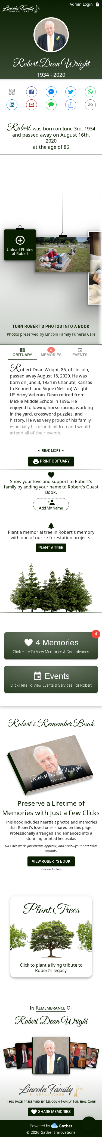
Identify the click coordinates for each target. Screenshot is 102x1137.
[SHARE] (70, 104)
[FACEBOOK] (31, 91)
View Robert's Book (51, 861)
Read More (51, 451)
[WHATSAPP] (90, 91)
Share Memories (54, 1111)
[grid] (51, 258)
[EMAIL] (31, 104)
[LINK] (90, 104)
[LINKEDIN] (12, 104)
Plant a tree (50, 547)
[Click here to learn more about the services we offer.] (51, 1090)
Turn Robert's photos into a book (51, 326)
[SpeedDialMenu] (89, 1124)
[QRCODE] (12, 91)
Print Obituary (54, 461)
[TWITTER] (70, 91)
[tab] (22, 352)
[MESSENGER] (51, 91)
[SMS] (51, 104)
